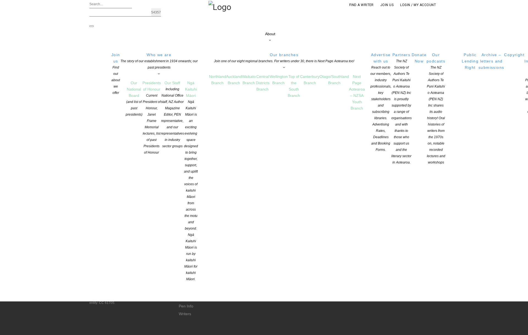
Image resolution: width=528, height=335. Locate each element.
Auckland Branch (234, 79)
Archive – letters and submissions (491, 61)
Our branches (284, 58)
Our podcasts (436, 108)
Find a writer (361, 5)
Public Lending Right (470, 61)
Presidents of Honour (151, 117)
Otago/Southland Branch (334, 79)
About (270, 34)
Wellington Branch (279, 79)
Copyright (514, 55)
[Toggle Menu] (91, 26)
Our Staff (172, 114)
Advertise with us (380, 102)
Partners (401, 108)
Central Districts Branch (263, 82)
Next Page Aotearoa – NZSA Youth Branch (357, 92)
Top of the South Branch (294, 86)
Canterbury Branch (310, 79)
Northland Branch (217, 79)
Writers (185, 314)
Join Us (387, 5)
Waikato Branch (249, 79)
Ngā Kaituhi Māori (191, 181)
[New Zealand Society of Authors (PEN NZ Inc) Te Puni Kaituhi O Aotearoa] (219, 6)
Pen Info (186, 306)
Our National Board (134, 98)
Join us (115, 74)
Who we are (159, 61)
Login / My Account (418, 5)
